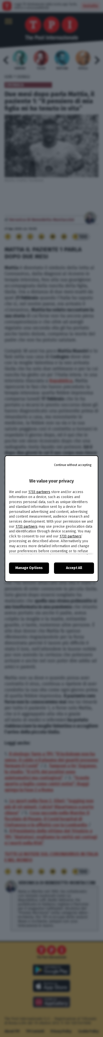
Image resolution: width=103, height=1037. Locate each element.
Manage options (29, 568)
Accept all (74, 568)
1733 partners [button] (39, 492)
